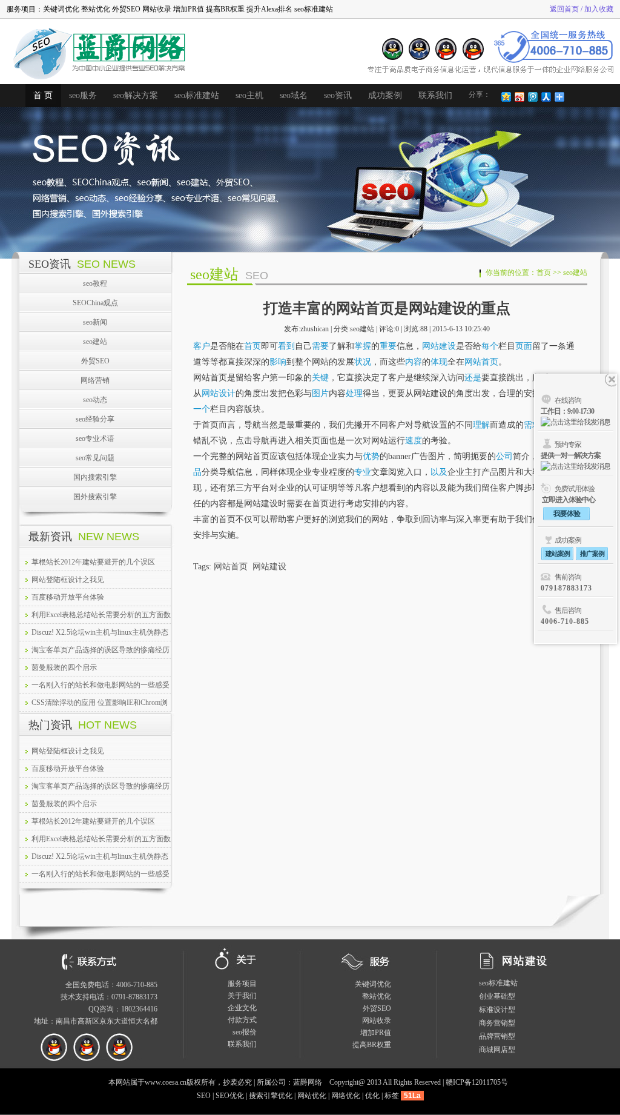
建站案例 (558, 553)
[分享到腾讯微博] (532, 96)
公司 (504, 456)
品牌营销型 (497, 1036)
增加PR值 (188, 9)
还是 (472, 377)
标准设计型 (497, 1009)
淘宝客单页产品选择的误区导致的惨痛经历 (100, 650)
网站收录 (156, 9)
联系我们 (435, 95)
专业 (362, 472)
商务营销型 (497, 1023)
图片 (320, 393)
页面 (523, 346)
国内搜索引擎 (95, 477)
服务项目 (242, 983)
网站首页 (481, 361)
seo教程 (95, 283)
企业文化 (242, 1008)
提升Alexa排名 (269, 9)
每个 (489, 346)
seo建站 (95, 341)
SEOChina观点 (95, 303)
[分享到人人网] (545, 96)
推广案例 (592, 553)
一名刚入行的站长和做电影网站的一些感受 (100, 685)
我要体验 (566, 513)
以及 (438, 472)
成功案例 (385, 95)
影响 (277, 361)
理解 (481, 424)
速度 (413, 440)
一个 (201, 409)
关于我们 (242, 995)
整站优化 (95, 9)
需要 (320, 346)
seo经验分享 (95, 419)
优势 (371, 456)
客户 (201, 346)
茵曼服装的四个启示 (64, 667)
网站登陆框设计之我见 (67, 579)
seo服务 (83, 95)
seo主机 (249, 95)
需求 (532, 424)
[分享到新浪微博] (519, 96)
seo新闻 (95, 322)
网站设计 (219, 393)
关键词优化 (61, 9)
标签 (391, 1095)
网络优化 (345, 1095)
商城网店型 (497, 1049)
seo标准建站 (313, 9)
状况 (362, 361)
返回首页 (564, 9)
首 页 (43, 95)
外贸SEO (126, 9)
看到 (286, 346)
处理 (354, 393)
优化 (372, 1095)
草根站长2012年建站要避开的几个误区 (93, 562)
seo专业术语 (95, 438)
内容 (413, 361)
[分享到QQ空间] (505, 96)
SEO (204, 1095)
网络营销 (95, 380)
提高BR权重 (225, 9)
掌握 (362, 346)
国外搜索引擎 (95, 496)
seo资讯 (338, 95)
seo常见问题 (95, 458)
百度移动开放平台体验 (67, 597)
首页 (543, 272)
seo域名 (294, 95)
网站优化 (311, 1095)
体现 (438, 361)
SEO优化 (230, 1095)
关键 (320, 377)
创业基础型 (497, 996)
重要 (388, 346)
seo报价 (244, 1032)
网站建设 (439, 346)
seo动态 (95, 399)
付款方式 (242, 1020)
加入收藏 (598, 9)
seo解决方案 (135, 95)
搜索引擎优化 (270, 1095)
